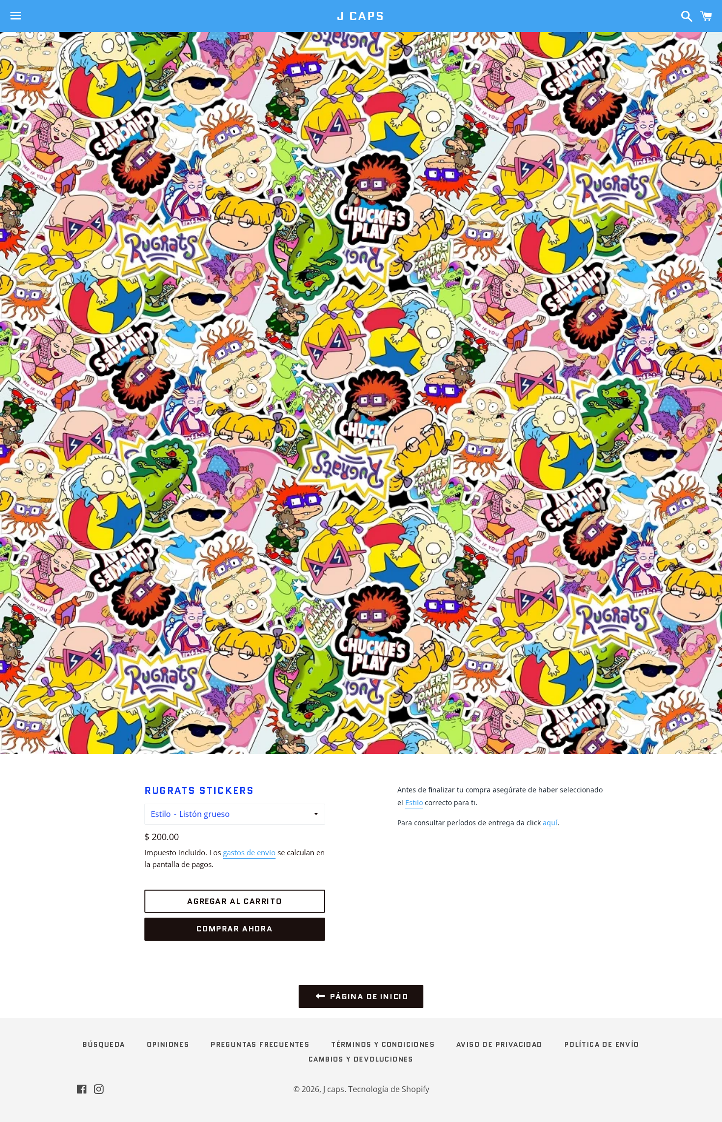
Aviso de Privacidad (499, 1044)
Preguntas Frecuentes (260, 1044)
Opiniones (168, 1044)
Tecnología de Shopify (388, 1089)
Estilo (161, 814)
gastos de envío (249, 852)
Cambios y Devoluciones (361, 1059)
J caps (361, 16)
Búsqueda (104, 1044)
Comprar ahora (234, 928)
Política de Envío (601, 1044)
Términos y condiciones (383, 1044)
